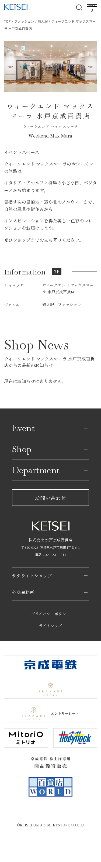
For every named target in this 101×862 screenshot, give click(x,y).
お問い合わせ (50, 497)
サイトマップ (50, 625)
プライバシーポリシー (50, 613)
